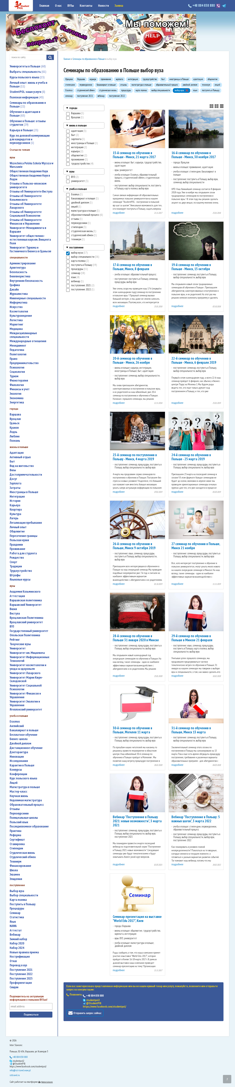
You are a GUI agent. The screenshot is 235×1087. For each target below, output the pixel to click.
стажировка (17, 844)
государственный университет (29, 631)
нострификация (20, 957)
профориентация (21, 983)
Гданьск (14, 423)
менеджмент (18, 346)
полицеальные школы (24, 818)
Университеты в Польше (27, 66)
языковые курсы (20, 579)
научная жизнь (19, 796)
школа (14, 870)
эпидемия (16, 879)
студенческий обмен (23, 857)
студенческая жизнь (22, 853)
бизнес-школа (18, 739)
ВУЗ (12, 626)
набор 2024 (17, 948)
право (13, 359)
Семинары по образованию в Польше (28, 104)
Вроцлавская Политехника (26, 618)
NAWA (13, 926)
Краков (14, 428)
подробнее (119, 212)
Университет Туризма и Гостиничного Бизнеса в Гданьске (30, 249)
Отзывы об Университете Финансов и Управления (26, 222)
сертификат (17, 840)
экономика (16, 398)
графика (15, 285)
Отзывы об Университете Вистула (31, 191)
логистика (16, 320)
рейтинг (15, 640)
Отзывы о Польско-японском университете (28, 185)
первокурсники (19, 813)
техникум (15, 861)
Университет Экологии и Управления (25, 703)
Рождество (17, 558)
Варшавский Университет (26, 605)
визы (13, 470)
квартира (16, 509)
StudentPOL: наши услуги (27, 92)
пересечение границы (23, 536)
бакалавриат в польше (24, 730)
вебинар (15, 935)
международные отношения (28, 341)
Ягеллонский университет (26, 709)
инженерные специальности (28, 298)
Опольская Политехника (25, 635)
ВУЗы (70, 6)
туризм (14, 376)
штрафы (15, 575)
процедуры (17, 908)
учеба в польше (78, 189)
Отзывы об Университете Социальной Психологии (26, 214)
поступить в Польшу (22, 904)
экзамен (15, 874)
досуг (13, 479)
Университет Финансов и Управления (25, 695)
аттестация (17, 596)
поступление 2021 (21, 970)
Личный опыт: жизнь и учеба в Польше (28, 84)
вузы (71, 171)
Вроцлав (15, 419)
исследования (19, 761)
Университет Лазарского (25, 673)
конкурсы (16, 770)
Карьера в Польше (23, 130)
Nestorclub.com (47, 1082)
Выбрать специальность (27, 72)
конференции (18, 774)
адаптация (17, 453)
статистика (17, 917)
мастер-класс (18, 791)
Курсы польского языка (27, 77)
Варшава (15, 414)
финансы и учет (20, 389)
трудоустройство (21, 571)
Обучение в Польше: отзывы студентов (28, 123)
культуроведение (21, 316)
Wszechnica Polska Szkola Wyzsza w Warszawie (31, 165)
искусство (16, 307)
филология (17, 385)
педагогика (17, 350)
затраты (15, 488)
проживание (17, 549)
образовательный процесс (27, 805)
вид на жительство (22, 466)
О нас (58, 6)
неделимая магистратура (26, 800)
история (15, 501)
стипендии (16, 848)
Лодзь (13, 432)
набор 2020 (17, 943)
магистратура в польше (25, 787)
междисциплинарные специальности (23, 335)
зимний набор (18, 939)
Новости (103, 6)
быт (12, 461)
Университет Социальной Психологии (26, 687)
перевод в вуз (18, 965)
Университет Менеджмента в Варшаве (28, 230)
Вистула (15, 613)
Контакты (86, 6)
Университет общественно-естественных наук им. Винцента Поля (30, 239)
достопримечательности (26, 475)
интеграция (17, 496)
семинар (15, 913)
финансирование (20, 866)
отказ (13, 961)
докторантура (19, 752)
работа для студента (23, 553)
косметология (19, 311)
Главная (44, 6)
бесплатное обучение (23, 735)
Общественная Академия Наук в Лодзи (30, 177)
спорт (13, 562)
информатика (18, 302)
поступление (76, 247)
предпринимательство (24, 363)
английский (17, 726)
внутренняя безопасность (26, 281)
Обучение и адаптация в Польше (25, 114)
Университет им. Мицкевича (27, 653)
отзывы (15, 809)
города (73, 108)
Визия (13, 609)
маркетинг (16, 324)
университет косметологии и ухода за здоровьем (28, 667)
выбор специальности (24, 895)
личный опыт (18, 527)
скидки (14, 987)
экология (15, 394)
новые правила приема (24, 952)
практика (15, 831)
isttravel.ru (15, 1075)
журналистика (19, 294)
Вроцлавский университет (26, 622)
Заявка (119, 6)
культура (15, 514)
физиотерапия (19, 380)
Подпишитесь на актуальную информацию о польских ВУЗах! (28, 998)
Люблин (15, 436)
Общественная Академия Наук (29, 171)
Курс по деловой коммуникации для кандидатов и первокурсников (30, 139)
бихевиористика (20, 276)
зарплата (15, 483)
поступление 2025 (21, 978)
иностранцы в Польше (24, 492)
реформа (15, 835)
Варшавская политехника (26, 600)
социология (17, 372)
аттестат (16, 930)
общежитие (17, 531)
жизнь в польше (78, 125)
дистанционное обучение (26, 748)
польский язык (19, 822)
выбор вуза (17, 891)
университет (18, 648)
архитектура (18, 268)
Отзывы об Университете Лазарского (26, 206)
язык (13, 922)
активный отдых (20, 457)
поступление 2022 (21, 974)
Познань (15, 441)
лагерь (14, 518)
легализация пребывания (26, 523)
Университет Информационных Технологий (29, 659)
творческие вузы (20, 644)
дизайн (14, 289)
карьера (15, 505)
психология (17, 367)
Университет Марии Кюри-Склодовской (26, 679)
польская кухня (19, 540)
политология (18, 354)
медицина (16, 329)
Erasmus (15, 721)
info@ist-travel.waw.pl (20, 1070)
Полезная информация (26, 97)
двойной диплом (20, 743)
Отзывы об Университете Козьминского (26, 198)
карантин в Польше (22, 765)
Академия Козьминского (25, 592)
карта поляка (18, 900)
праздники (16, 545)
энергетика (17, 402)
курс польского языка (23, 778)
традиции (16, 566)
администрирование (23, 263)
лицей (13, 783)
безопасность (18, 272)
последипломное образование (29, 826)
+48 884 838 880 (203, 5)
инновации (17, 757)
